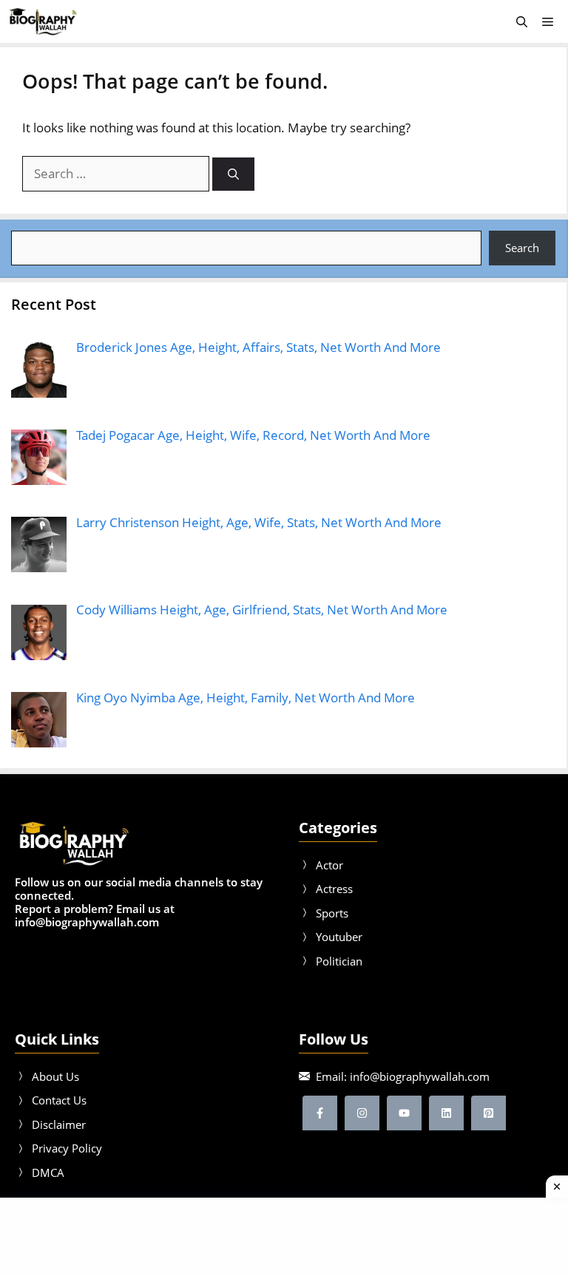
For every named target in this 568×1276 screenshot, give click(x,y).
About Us (55, 1076)
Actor (329, 865)
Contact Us (59, 1100)
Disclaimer (59, 1124)
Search (522, 247)
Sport (329, 913)
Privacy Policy (67, 1148)
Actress (334, 888)
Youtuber (339, 936)
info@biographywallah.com (420, 1076)
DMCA (48, 1172)
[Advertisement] (284, 1234)
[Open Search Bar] (522, 21)
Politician (339, 961)
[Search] (233, 174)
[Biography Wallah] (42, 21)
